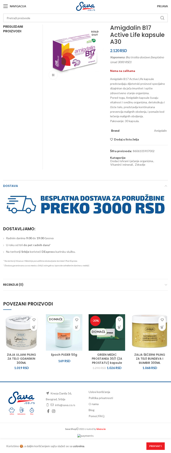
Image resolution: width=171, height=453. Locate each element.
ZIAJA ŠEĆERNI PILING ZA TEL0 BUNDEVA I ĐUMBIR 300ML (149, 359)
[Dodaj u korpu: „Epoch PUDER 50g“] (76, 327)
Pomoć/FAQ (96, 416)
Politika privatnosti (101, 398)
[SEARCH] (162, 18)
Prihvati (155, 446)
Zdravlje (140, 164)
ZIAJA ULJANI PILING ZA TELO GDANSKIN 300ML (21, 359)
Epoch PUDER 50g (64, 355)
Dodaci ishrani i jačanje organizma (131, 161)
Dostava (10, 186)
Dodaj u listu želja (126, 139)
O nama (94, 404)
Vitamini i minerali (121, 164)
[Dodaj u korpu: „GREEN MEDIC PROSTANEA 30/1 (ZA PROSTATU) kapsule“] (119, 327)
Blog (91, 410)
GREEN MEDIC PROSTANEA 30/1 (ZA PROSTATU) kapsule (107, 359)
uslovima (78, 446)
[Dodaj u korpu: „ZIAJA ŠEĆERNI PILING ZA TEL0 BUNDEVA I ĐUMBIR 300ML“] (162, 327)
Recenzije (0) (13, 285)
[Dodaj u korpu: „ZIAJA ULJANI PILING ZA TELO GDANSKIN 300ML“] (34, 327)
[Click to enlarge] (53, 75)
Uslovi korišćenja (99, 392)
